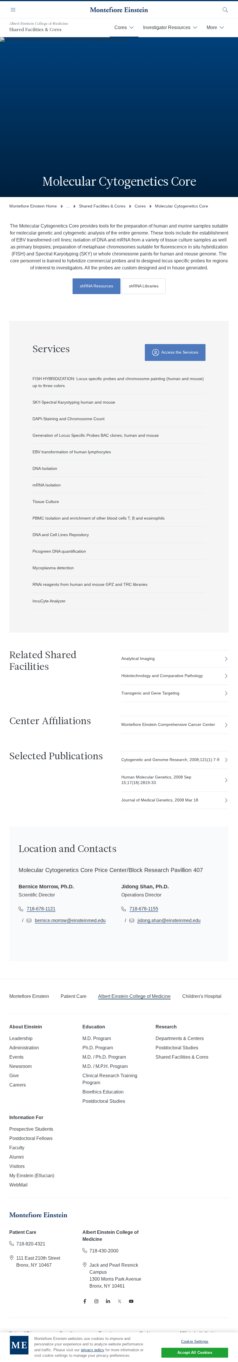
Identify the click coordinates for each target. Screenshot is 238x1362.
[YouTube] (131, 1301)
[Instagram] (96, 1301)
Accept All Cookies (194, 1352)
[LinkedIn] (108, 1301)
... (68, 206)
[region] (119, 1347)
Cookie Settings (194, 1341)
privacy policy (92, 1350)
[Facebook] (84, 1301)
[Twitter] (119, 1301)
